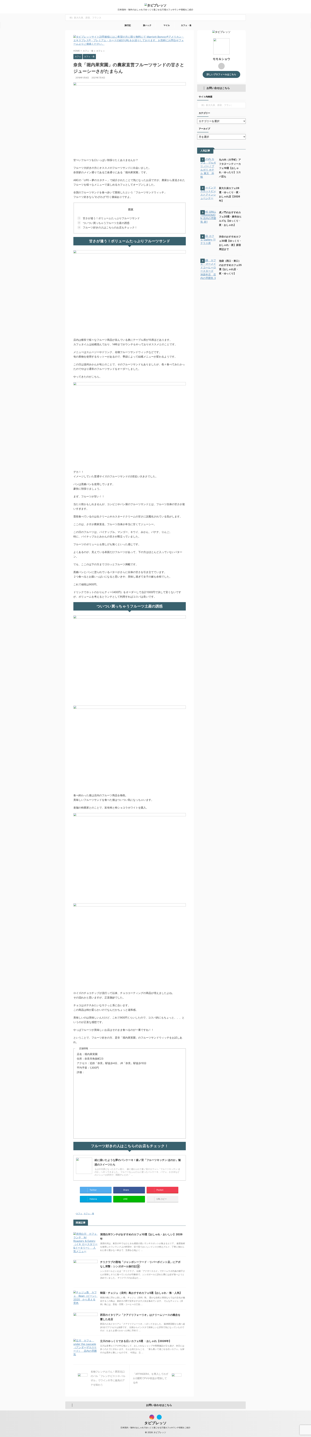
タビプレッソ (155, 1423)
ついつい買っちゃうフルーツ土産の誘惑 (106, 223)
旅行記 (127, 25)
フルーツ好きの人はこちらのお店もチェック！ (110, 227)
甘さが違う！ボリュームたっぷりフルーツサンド (111, 218)
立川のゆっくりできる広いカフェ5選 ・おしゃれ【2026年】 (135, 1341)
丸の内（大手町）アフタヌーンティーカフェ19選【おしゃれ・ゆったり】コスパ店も (230, 168)
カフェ (79, 1213)
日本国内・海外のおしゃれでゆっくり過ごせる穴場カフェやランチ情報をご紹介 (155, 1427)
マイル (166, 25)
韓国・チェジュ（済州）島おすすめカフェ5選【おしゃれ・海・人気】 (141, 1292)
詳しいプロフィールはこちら (221, 74)
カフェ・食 (185, 25)
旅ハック (147, 25)
